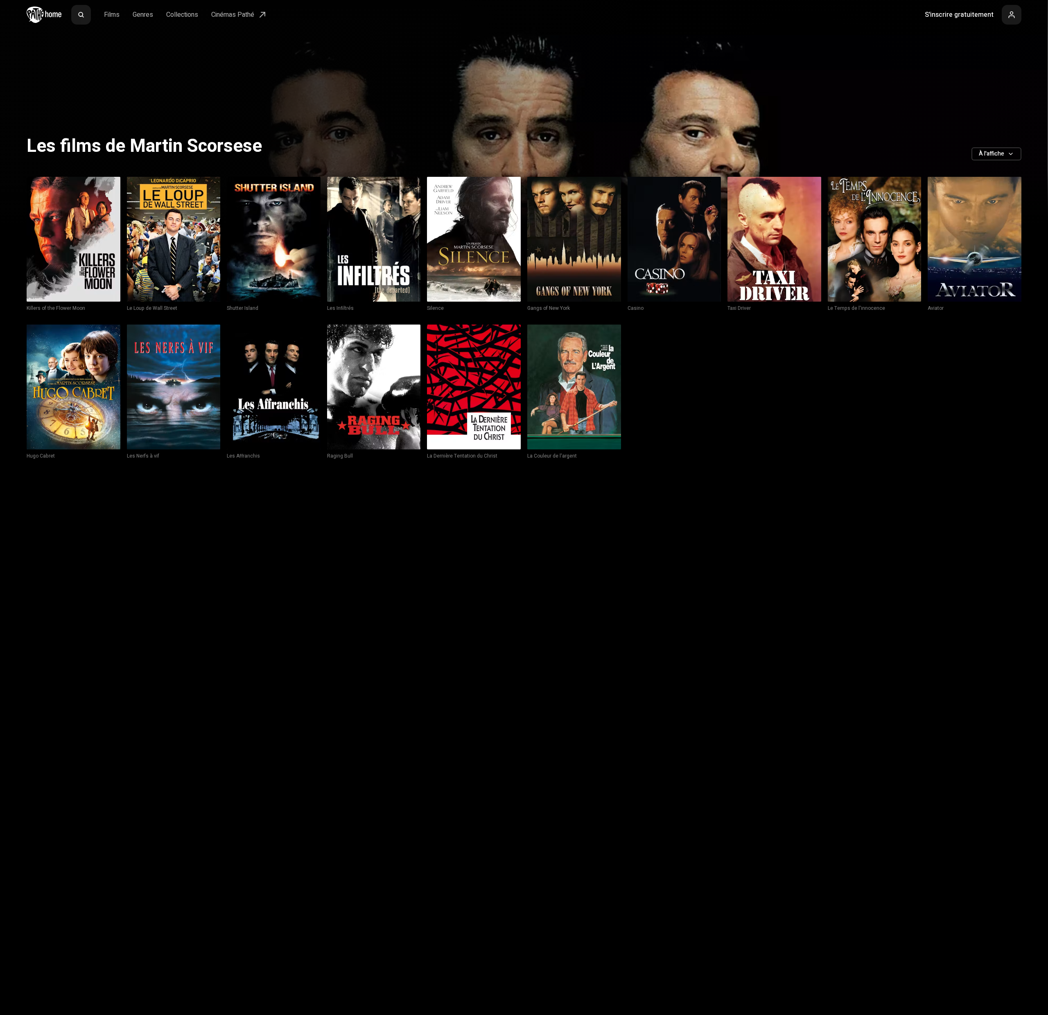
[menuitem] (81, 15)
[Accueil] (44, 15)
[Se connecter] (1011, 15)
